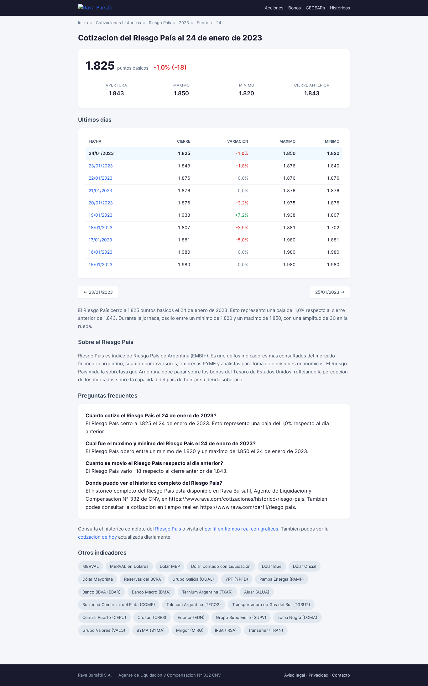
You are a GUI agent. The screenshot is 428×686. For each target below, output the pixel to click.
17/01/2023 (100, 239)
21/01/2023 (100, 190)
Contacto (341, 675)
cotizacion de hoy (97, 537)
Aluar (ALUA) (256, 591)
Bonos (294, 7)
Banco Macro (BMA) (151, 591)
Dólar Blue (272, 566)
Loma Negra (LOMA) (297, 617)
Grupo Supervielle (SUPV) (241, 617)
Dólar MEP (170, 566)
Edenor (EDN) (191, 617)
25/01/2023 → (330, 292)
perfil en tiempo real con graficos (241, 529)
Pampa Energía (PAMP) (281, 579)
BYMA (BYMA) (151, 630)
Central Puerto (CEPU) (104, 617)
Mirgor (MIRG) (190, 630)
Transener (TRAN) (265, 630)
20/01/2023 (101, 202)
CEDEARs (315, 7)
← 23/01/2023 (98, 292)
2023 (184, 22)
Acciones (274, 7)
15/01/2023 (100, 264)
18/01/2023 (100, 227)
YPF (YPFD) (236, 579)
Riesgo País (160, 22)
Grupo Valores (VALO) (103, 630)
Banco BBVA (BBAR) (101, 591)
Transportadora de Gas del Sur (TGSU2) (271, 604)
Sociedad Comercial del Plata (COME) (118, 604)
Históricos (340, 7)
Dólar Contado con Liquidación (221, 566)
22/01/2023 (100, 178)
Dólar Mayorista (97, 579)
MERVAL (90, 566)
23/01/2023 (101, 165)
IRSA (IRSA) (226, 630)
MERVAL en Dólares (129, 566)
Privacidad (318, 675)
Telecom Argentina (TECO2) (193, 604)
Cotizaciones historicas (118, 22)
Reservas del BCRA (142, 579)
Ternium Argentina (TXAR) (207, 591)
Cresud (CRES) (152, 617)
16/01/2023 (100, 252)
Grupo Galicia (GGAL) (193, 579)
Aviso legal (294, 675)
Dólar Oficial (304, 566)
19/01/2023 (100, 215)
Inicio (83, 22)
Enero (202, 22)
